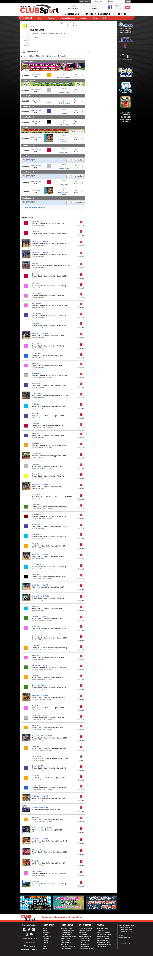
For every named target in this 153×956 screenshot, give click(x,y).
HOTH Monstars (64, 103)
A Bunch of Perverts (39, 850)
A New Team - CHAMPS (40, 241)
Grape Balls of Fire (38, 766)
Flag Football (47, 936)
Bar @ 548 (64, 153)
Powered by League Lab (125, 943)
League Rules (83, 934)
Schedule (41, 56)
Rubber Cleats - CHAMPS (40, 596)
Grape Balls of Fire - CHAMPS (42, 736)
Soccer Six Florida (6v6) (68, 946)
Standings (52, 56)
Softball (45, 930)
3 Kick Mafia (36, 363)
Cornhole (45, 942)
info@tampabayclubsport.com (29, 938)
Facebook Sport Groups (68, 936)
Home (40, 18)
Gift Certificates (66, 948)
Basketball (46, 938)
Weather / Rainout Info (86, 928)
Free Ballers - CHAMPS (40, 616)
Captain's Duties (84, 944)
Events (45, 948)
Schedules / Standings (67, 18)
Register (51, 18)
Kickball (45, 934)
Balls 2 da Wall (37, 871)
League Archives (84, 946)
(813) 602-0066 (93, 8)
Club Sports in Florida (104, 944)
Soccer (45, 928)
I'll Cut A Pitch (36, 786)
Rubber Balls (36, 495)
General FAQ (83, 932)
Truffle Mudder (37, 756)
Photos (95, 18)
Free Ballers (36, 404)
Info (32, 56)
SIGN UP (127, 7)
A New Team (36, 231)
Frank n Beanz (63, 93)
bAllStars (35, 263)
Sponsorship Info (102, 940)
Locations (83, 18)
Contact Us (100, 930)
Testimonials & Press (103, 942)
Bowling (45, 940)
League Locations (84, 938)
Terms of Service (123, 941)
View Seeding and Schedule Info (34, 207)
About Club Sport (102, 928)
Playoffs (63, 56)
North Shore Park (36, 74)
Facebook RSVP (66, 942)
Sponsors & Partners (103, 932)
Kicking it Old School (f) (40, 807)
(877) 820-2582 (73, 8)
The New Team (37, 221)
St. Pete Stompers (64, 77)
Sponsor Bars (101, 946)
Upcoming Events (66, 928)
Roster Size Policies (85, 936)
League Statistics (84, 940)
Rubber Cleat (36, 323)
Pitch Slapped (36, 284)
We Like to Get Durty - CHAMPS (42, 828)
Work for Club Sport (103, 938)
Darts (44, 946)
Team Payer (82, 942)
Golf (44, 944)
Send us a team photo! (86, 948)
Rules (105, 18)
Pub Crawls (64, 944)
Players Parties (65, 938)
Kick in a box (64, 124)
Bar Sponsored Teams (104, 934)
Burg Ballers (36, 274)
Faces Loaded (36, 354)
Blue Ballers (36, 882)
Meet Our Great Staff (103, 936)
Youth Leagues (65, 940)
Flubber (64, 114)
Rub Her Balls (36, 394)
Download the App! (85, 930)
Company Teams (66, 934)
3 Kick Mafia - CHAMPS (40, 333)
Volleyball (46, 932)
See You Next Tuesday (39, 636)
